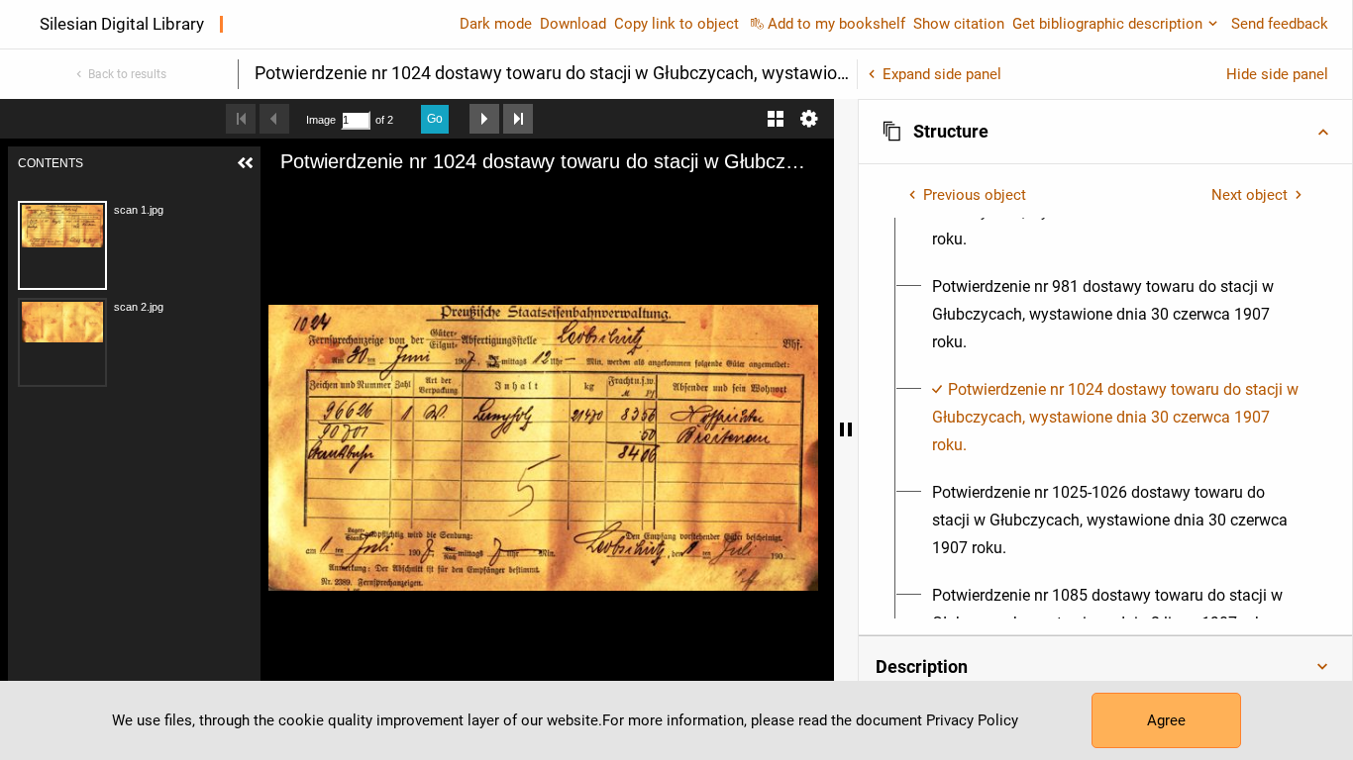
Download (573, 24)
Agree (1166, 720)
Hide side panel (1277, 74)
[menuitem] (1116, 314)
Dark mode (496, 24)
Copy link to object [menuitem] (676, 24)
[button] (1105, 131)
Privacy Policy (972, 720)
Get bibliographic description (1107, 24)
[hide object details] (846, 429)
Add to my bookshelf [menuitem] (836, 24)
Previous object (974, 195)
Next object (1249, 195)
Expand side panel (942, 74)
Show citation (958, 24)
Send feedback (1279, 24)
